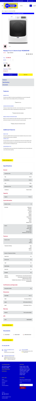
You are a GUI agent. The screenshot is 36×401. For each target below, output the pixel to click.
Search (3, 379)
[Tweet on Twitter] (30, 54)
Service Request (4, 380)
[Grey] (4, 65)
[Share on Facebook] (26, 54)
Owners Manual (7, 334)
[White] (8, 65)
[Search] (31, 6)
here (22, 352)
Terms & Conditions (5, 385)
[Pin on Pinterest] (28, 54)
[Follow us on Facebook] (2, 394)
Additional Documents (27, 334)
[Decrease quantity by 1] (8, 60)
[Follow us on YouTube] (8, 394)
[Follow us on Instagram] (6, 394)
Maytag (4, 52)
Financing (3, 382)
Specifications (6, 82)
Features (5, 79)
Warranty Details (17, 334)
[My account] (34, 5)
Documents (5, 84)
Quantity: (4, 59)
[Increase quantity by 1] (13, 60)
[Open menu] (2, 5)
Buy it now (25, 74)
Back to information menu (7, 160)
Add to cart (10, 74)
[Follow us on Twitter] (4, 394)
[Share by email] (32, 54)
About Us (3, 383)
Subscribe (22, 387)
